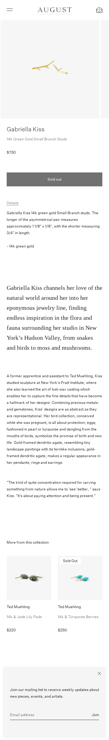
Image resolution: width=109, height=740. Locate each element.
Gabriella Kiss (26, 129)
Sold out (54, 179)
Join (95, 714)
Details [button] (12, 202)
